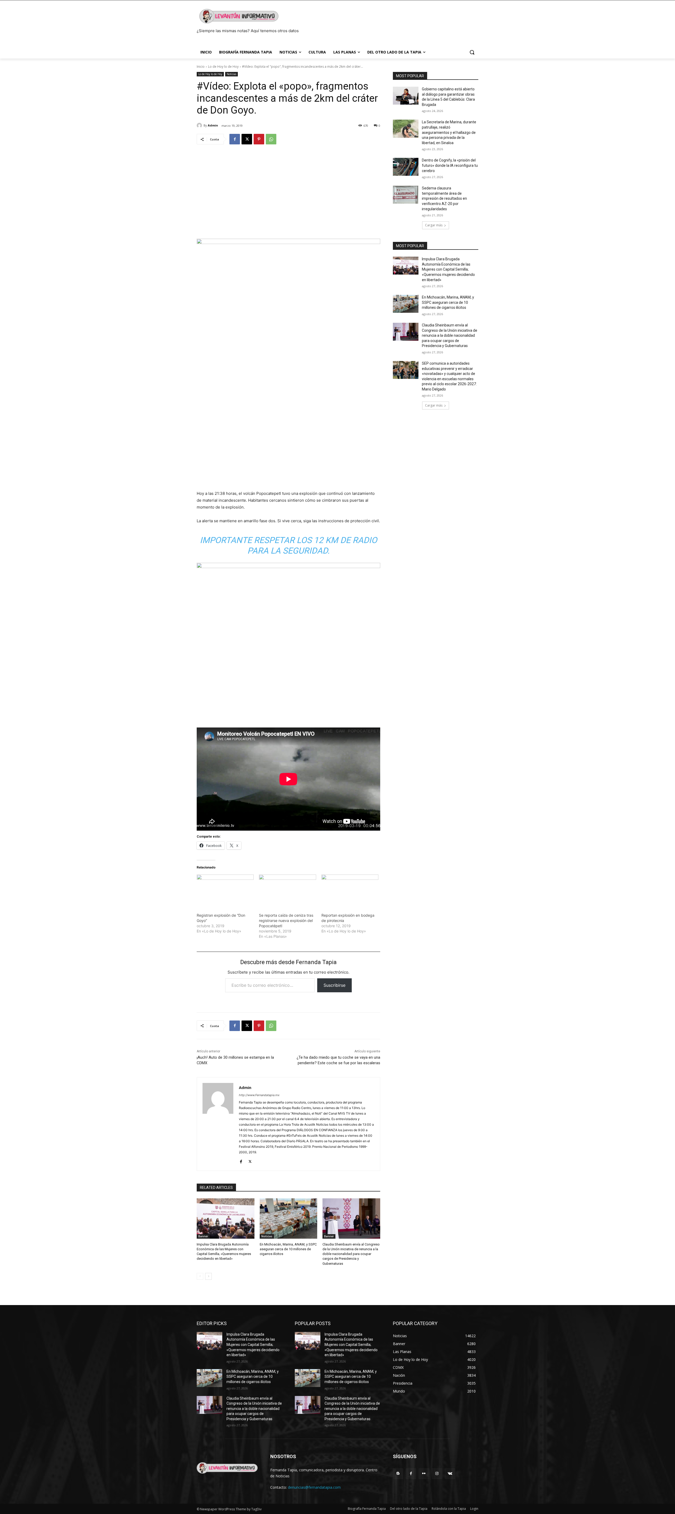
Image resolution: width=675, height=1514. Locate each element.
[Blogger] (398, 1473)
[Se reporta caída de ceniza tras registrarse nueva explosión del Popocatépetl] (287, 891)
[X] (247, 139)
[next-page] (208, 1276)
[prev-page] (200, 1276)
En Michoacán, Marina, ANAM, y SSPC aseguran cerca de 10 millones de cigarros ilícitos (288, 1249)
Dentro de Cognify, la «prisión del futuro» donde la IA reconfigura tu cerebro (450, 165)
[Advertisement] (288, 189)
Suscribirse (334, 985)
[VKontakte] (450, 1473)
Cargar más (433, 225)
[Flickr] (424, 1473)
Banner (203, 1236)
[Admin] (200, 125)
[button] (472, 52)
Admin (213, 125)
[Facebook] (234, 139)
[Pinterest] (259, 139)
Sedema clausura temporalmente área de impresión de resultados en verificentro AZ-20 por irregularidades (444, 198)
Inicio (201, 66)
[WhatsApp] (271, 139)
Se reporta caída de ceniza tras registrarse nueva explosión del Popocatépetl (286, 920)
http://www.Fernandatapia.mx (259, 1095)
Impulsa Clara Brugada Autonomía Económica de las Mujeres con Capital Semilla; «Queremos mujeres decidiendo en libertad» (448, 269)
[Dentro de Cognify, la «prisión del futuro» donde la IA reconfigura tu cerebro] (405, 167)
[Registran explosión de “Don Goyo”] (225, 891)
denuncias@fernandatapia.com (314, 1487)
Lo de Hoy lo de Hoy (223, 66)
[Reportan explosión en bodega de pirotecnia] (349, 891)
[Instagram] (437, 1473)
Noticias (231, 74)
